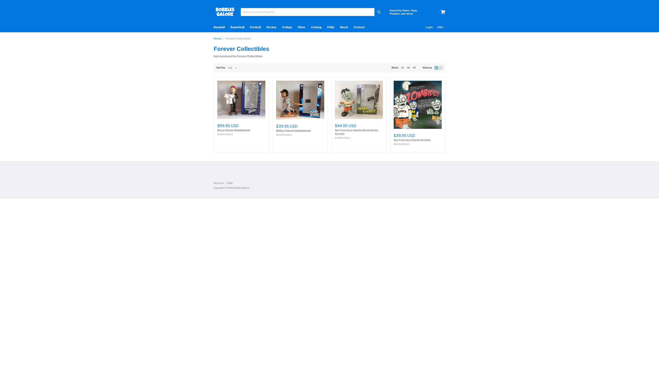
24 (402, 67)
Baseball (219, 27)
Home (218, 38)
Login (429, 27)
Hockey (271, 27)
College (287, 27)
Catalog (316, 27)
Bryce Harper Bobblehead (233, 130)
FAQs (330, 27)
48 (414, 67)
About (344, 27)
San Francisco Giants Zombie (412, 140)
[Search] (379, 12)
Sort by (220, 67)
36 (408, 67)
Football (255, 27)
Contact (359, 27)
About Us (218, 183)
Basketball (237, 27)
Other (301, 27)
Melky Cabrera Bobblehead (293, 130)
